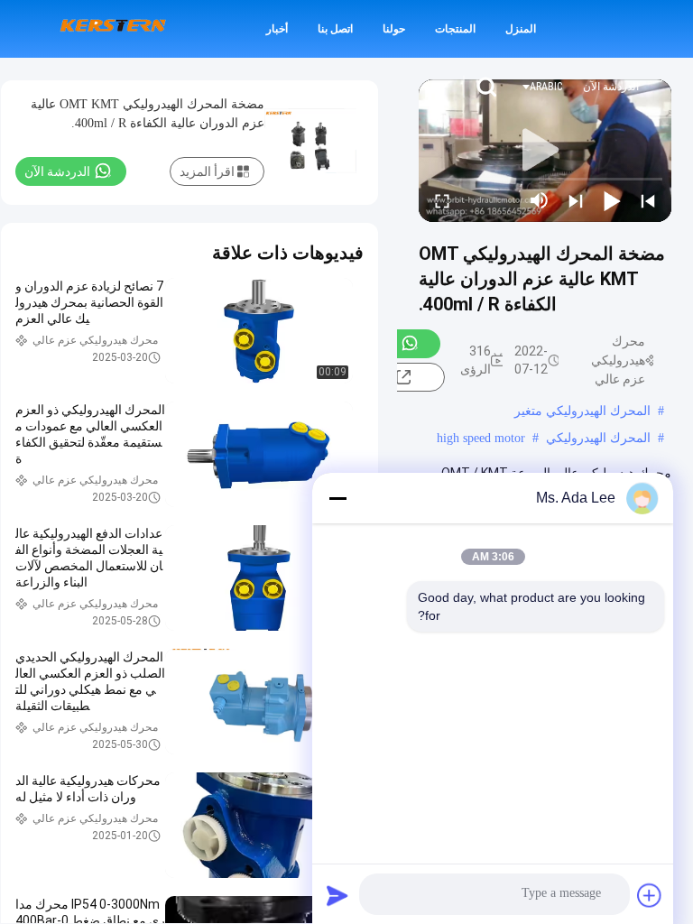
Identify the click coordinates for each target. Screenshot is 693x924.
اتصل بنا (335, 29)
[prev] (648, 200)
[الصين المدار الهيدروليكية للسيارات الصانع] (112, 29)
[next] (576, 200)
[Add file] (649, 895)
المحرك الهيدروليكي (598, 438)
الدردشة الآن (611, 86)
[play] (545, 150)
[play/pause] (612, 200)
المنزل (520, 29)
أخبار (277, 29)
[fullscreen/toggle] (442, 200)
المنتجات (455, 29)
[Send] (337, 895)
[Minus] (337, 498)
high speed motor (481, 438)
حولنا (394, 29)
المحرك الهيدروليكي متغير (582, 411)
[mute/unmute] (540, 200)
